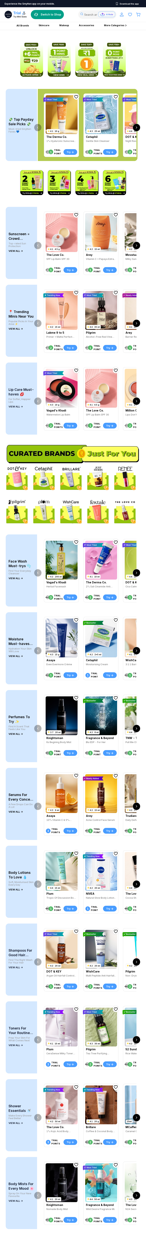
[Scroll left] (38, 127)
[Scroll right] (136, 127)
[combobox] (97, 14)
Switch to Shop (51, 14)
